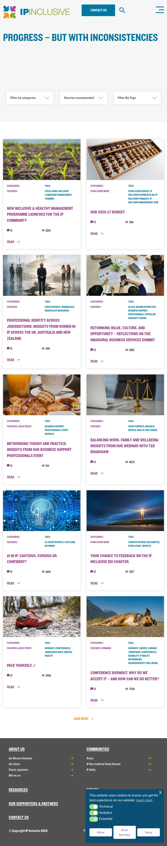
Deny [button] (148, 832)
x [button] (160, 792)
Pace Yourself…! (21, 665)
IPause (90, 758)
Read (11, 242)
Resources (18, 790)
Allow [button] (100, 832)
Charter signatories (18, 769)
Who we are (15, 775)
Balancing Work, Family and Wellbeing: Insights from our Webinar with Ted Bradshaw (124, 446)
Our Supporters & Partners (33, 804)
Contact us (98, 10)
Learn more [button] (144, 800)
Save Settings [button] (124, 832)
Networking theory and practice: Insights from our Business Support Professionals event (39, 450)
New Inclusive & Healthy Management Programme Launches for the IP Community (40, 214)
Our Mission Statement (20, 758)
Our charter (14, 764)
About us (17, 749)
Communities (98, 749)
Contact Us (19, 817)
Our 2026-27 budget (107, 212)
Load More (81, 718)
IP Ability (91, 769)
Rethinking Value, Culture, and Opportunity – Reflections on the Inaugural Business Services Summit (122, 334)
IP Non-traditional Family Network (104, 764)
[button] (93, 806)
